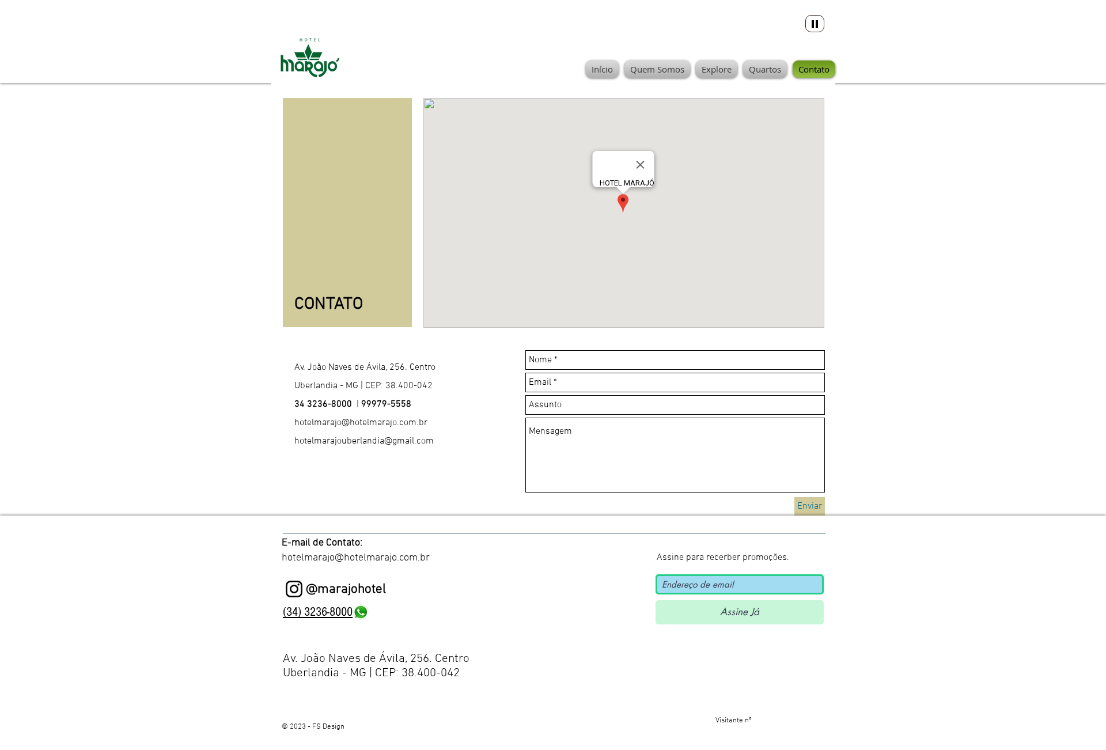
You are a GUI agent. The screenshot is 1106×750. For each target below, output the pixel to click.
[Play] (815, 24)
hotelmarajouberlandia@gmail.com (364, 441)
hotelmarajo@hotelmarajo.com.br (360, 423)
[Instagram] (294, 589)
